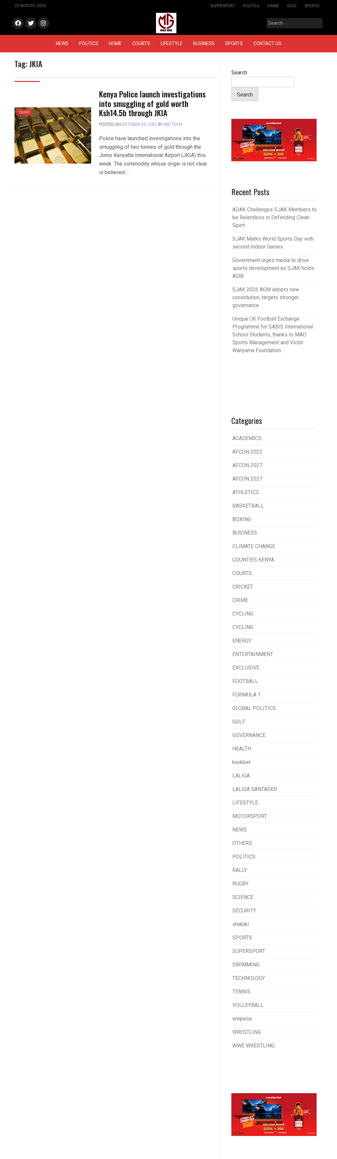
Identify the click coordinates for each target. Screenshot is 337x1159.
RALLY (239, 870)
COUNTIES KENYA (253, 560)
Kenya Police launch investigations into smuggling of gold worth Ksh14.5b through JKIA (152, 103)
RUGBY (240, 884)
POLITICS (251, 6)
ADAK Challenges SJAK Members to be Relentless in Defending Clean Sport (274, 217)
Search (239, 72)
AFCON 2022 (247, 452)
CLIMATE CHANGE (253, 546)
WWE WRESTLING (253, 1045)
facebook (18, 23)
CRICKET (242, 587)
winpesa (242, 1018)
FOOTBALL (245, 681)
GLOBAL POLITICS (254, 708)
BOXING (241, 519)
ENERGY (241, 641)
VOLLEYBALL (248, 1005)
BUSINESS (204, 43)
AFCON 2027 (247, 465)
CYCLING (242, 614)
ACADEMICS (247, 438)
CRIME (273, 6)
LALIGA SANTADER (254, 789)
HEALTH (241, 749)
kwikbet (241, 762)
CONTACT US (267, 43)
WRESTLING (246, 1032)
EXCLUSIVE (245, 668)
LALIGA (241, 776)
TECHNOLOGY (248, 978)
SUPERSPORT (222, 6)
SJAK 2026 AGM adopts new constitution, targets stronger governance (265, 297)
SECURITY (244, 911)
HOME (115, 43)
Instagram (43, 23)
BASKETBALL (248, 506)
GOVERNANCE (249, 735)
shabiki (240, 924)
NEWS (62, 43)
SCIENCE (242, 897)
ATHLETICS (245, 492)
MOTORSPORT (249, 816)
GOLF (292, 6)
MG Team (173, 124)
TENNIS (241, 991)
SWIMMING (246, 964)
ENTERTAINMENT (252, 654)
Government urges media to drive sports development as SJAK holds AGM (273, 268)
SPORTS (311, 6)
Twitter (31, 23)
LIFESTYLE (172, 43)
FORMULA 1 (246, 695)
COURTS (141, 43)
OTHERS (242, 843)
